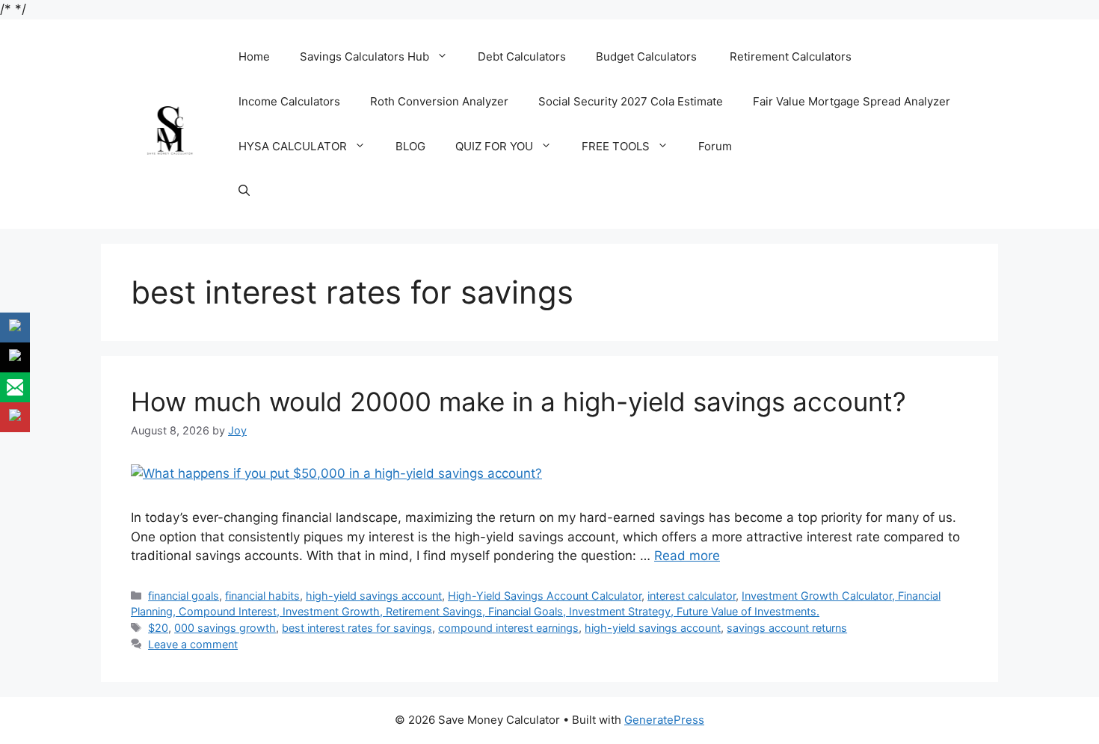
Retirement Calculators (791, 56)
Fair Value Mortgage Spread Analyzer (851, 101)
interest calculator (691, 595)
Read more (687, 555)
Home (254, 56)
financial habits (262, 595)
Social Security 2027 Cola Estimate (630, 101)
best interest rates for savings (357, 627)
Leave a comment (193, 644)
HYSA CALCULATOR (292, 146)
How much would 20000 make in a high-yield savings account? (518, 401)
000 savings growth (225, 627)
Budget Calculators (648, 56)
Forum (715, 146)
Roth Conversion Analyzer (439, 101)
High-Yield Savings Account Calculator (544, 595)
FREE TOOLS (616, 146)
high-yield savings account (374, 595)
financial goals (183, 595)
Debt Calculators (522, 56)
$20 (158, 627)
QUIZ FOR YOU (494, 146)
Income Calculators (289, 101)
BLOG (410, 146)
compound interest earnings (508, 627)
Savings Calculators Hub (364, 56)
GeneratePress (664, 720)
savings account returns (787, 627)
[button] (244, 191)
